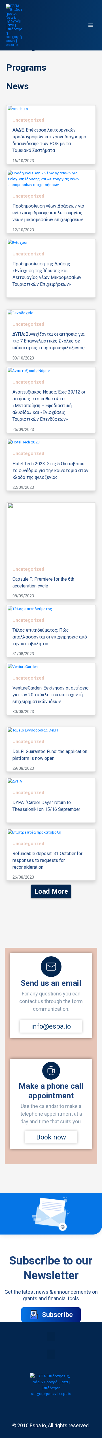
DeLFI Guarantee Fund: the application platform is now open (49, 755)
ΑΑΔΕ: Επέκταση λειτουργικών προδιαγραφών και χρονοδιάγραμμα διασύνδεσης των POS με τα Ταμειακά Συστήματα (49, 140)
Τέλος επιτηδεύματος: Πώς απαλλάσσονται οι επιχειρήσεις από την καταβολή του (49, 636)
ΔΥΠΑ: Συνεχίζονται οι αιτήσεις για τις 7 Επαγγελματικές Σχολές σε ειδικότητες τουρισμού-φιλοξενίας (48, 340)
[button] (51, 1336)
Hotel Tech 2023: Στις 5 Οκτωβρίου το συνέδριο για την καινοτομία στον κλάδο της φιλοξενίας (50, 470)
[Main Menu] (91, 25)
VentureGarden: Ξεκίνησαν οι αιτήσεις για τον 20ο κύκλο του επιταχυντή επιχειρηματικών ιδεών (50, 694)
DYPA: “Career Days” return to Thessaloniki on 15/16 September (46, 806)
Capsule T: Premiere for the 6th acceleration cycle (43, 582)
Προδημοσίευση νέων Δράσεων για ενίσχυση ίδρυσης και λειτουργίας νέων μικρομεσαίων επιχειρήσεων (48, 212)
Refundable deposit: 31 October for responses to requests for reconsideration (47, 860)
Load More (51, 891)
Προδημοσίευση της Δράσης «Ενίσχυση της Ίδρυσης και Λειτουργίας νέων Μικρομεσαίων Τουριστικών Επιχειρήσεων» (46, 274)
